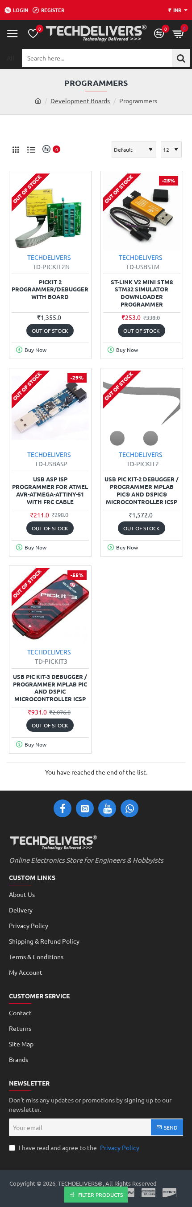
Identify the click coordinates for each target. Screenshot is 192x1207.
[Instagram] (85, 808)
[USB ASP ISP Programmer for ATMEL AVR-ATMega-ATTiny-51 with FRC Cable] (50, 409)
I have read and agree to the (78, 1147)
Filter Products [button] (100, 1194)
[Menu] (12, 33)
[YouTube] (107, 808)
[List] (31, 149)
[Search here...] (181, 58)
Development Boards (80, 101)
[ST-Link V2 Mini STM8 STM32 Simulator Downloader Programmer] (141, 212)
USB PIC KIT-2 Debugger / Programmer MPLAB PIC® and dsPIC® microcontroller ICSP (141, 490)
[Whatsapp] (129, 808)
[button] (50, 330)
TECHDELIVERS (49, 257)
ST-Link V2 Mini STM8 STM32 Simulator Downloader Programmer (142, 293)
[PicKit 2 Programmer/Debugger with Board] (50, 212)
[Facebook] (62, 808)
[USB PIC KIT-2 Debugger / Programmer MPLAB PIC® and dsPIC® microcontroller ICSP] (141, 409)
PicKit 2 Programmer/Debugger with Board (50, 290)
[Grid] (15, 149)
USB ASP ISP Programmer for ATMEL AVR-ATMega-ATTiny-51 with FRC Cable (50, 490)
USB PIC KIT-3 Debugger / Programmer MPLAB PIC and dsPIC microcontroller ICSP (50, 688)
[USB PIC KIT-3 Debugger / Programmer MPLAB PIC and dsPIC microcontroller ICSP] (50, 606)
